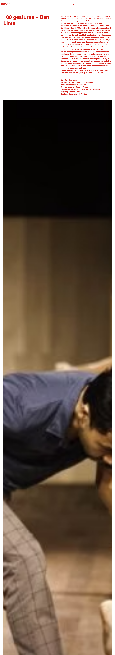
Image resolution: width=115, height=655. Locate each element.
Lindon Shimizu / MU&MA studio (5, 4)
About (98, 4)
